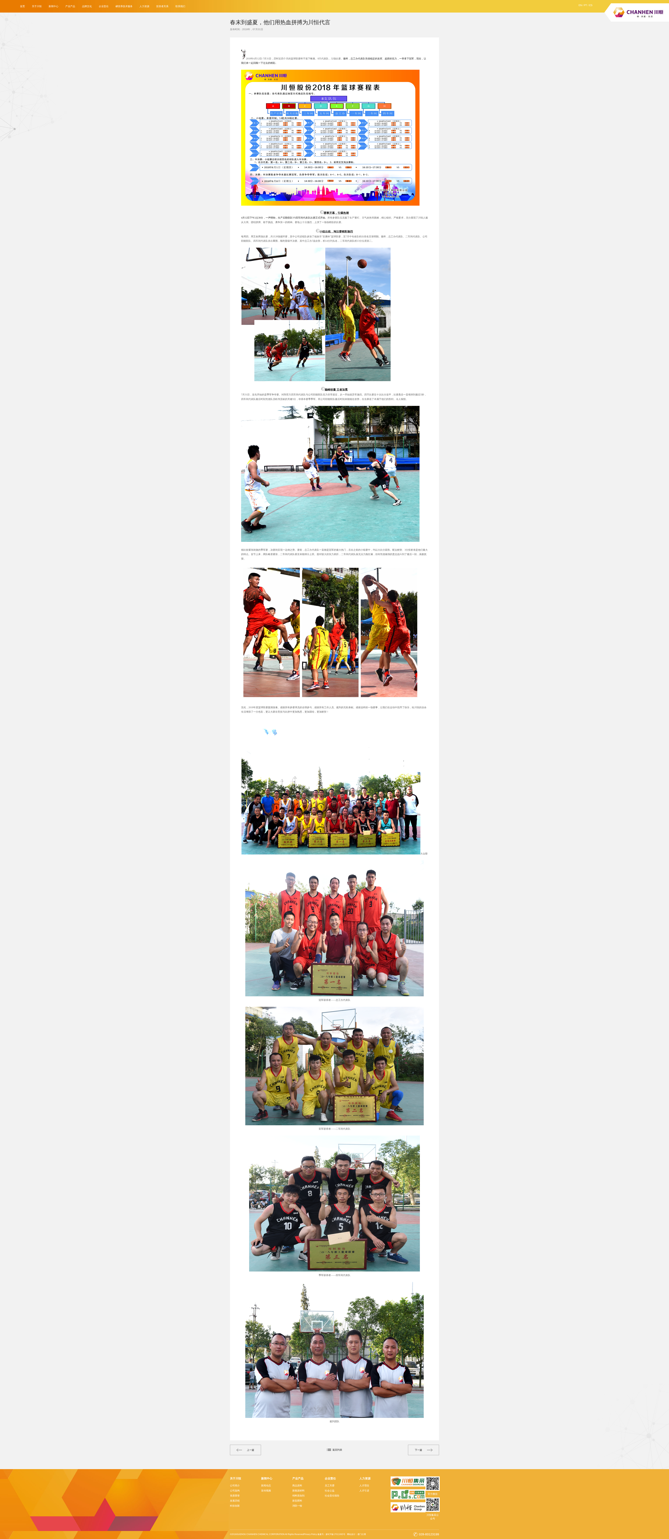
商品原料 (297, 1485)
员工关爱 (329, 1485)
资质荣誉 (235, 1495)
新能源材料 (298, 1490)
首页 (22, 6)
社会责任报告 (332, 1495)
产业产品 (70, 6)
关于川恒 (37, 6)
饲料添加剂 (298, 1495)
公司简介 (235, 1485)
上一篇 (250, 1450)
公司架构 (235, 1490)
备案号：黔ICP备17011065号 (331, 1534)
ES (590, 5)
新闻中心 (53, 6)
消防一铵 (297, 1505)
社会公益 (329, 1490)
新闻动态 (266, 1485)
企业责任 (104, 6)
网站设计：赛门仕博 (356, 1534)
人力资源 (144, 6)
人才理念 (364, 1485)
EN (580, 5)
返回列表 (337, 1449)
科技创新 (235, 1505)
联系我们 (180, 6)
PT (585, 5)
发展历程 (235, 1500)
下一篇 (418, 1450)
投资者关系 (162, 6)
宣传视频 (266, 1490)
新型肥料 (297, 1500)
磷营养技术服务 (124, 6)
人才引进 (364, 1490)
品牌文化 (87, 6)
